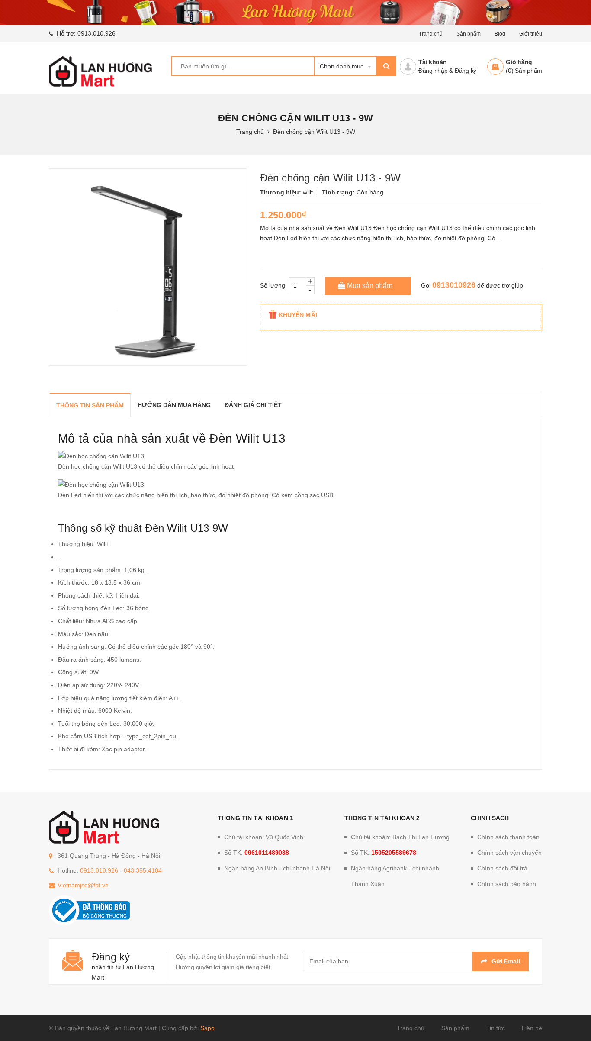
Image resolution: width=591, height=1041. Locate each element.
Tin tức (495, 1028)
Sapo (207, 1028)
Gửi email (505, 961)
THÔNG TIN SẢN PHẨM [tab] (90, 405)
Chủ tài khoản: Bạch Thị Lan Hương (400, 837)
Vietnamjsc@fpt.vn (83, 885)
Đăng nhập (433, 70)
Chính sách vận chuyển (509, 852)
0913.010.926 (96, 33)
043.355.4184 (143, 870)
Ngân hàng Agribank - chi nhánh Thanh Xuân (395, 876)
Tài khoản (432, 61)
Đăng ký (465, 70)
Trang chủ (431, 34)
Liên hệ (532, 1028)
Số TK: (256, 852)
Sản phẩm (455, 1028)
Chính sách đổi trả (502, 868)
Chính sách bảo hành (506, 883)
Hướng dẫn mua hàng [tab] (174, 404)
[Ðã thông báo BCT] (89, 909)
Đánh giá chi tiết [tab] (253, 404)
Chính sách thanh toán (508, 837)
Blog (500, 34)
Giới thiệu (530, 34)
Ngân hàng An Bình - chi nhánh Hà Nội (277, 868)
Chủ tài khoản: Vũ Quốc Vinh (263, 837)
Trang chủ (410, 1028)
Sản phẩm (468, 34)
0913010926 (453, 285)
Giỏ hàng (519, 61)
